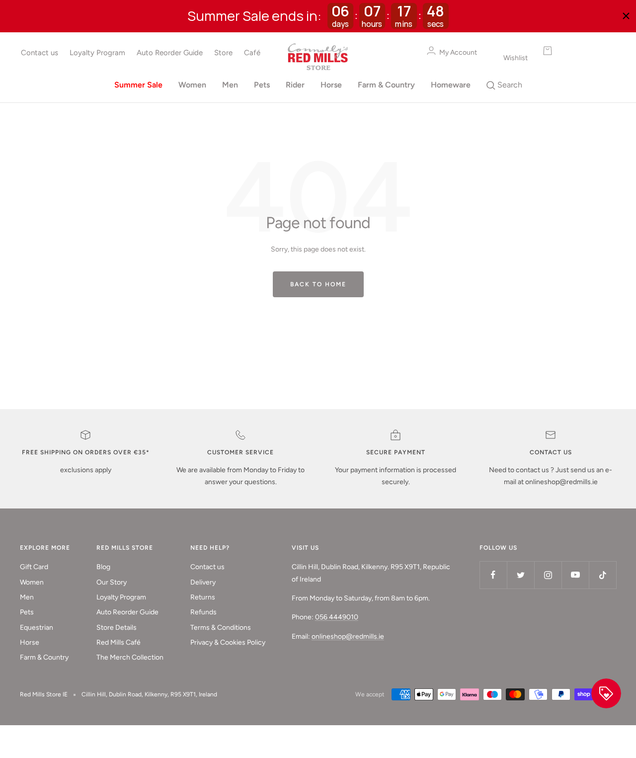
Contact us (39, 52)
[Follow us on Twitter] (520, 575)
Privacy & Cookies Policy (227, 642)
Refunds (203, 612)
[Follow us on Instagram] (547, 575)
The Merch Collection (129, 657)
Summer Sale (138, 84)
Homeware (451, 84)
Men (230, 84)
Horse (331, 84)
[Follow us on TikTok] (602, 575)
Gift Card (34, 567)
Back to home (318, 284)
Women (192, 84)
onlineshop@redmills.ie (348, 636)
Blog (103, 567)
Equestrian (36, 627)
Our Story (111, 582)
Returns (202, 597)
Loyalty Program (97, 52)
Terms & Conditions (220, 627)
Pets (262, 84)
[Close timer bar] (626, 16)
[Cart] (572, 50)
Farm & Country (386, 84)
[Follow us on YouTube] (575, 575)
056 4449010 (336, 617)
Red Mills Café (118, 642)
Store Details (116, 627)
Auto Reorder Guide (170, 52)
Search (508, 84)
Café (252, 52)
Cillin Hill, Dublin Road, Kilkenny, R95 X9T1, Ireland (149, 694)
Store (223, 52)
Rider (295, 84)
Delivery (203, 582)
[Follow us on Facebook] (493, 575)
